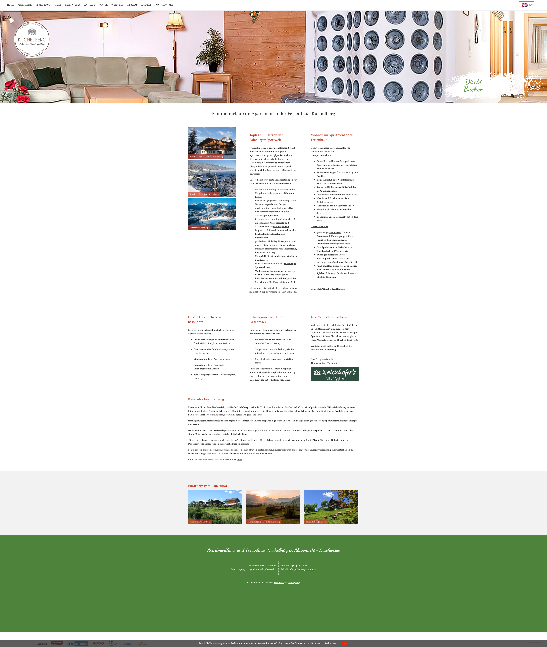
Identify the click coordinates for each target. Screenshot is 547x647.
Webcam (132, 5)
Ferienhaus (43, 5)
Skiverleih (260, 256)
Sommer (146, 5)
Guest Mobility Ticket (272, 241)
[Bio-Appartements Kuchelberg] (32, 56)
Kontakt (167, 5)
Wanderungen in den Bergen (270, 204)
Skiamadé (289, 193)
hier (262, 372)
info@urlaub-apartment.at (302, 569)
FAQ (156, 5)
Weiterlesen (331, 643)
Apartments (25, 5)
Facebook (279, 582)
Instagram (293, 582)
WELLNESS (117, 5)
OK (344, 643)
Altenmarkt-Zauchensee (277, 162)
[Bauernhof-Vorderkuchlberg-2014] (215, 523)
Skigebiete (261, 193)
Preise (57, 5)
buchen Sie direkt (347, 340)
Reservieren (73, 5)
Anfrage (89, 5)
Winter (103, 5)
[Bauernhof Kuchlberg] (212, 229)
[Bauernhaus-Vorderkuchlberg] (331, 523)
